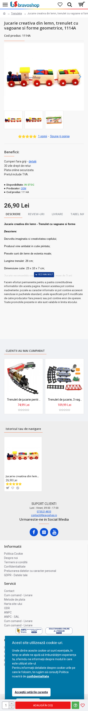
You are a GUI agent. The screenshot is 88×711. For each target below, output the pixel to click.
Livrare (57, 214)
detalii (32, 161)
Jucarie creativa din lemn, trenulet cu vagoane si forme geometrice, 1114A (23, 476)
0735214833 (44, 511)
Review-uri (36, 214)
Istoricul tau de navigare (23, 429)
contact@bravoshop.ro (44, 515)
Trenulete (16, 13)
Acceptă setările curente (31, 692)
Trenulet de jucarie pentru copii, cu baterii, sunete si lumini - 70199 (24, 399)
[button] (8, 77)
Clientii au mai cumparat (25, 351)
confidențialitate (38, 676)
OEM (23, 188)
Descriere (13, 214)
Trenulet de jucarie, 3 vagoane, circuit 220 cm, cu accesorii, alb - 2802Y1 (65, 399)
